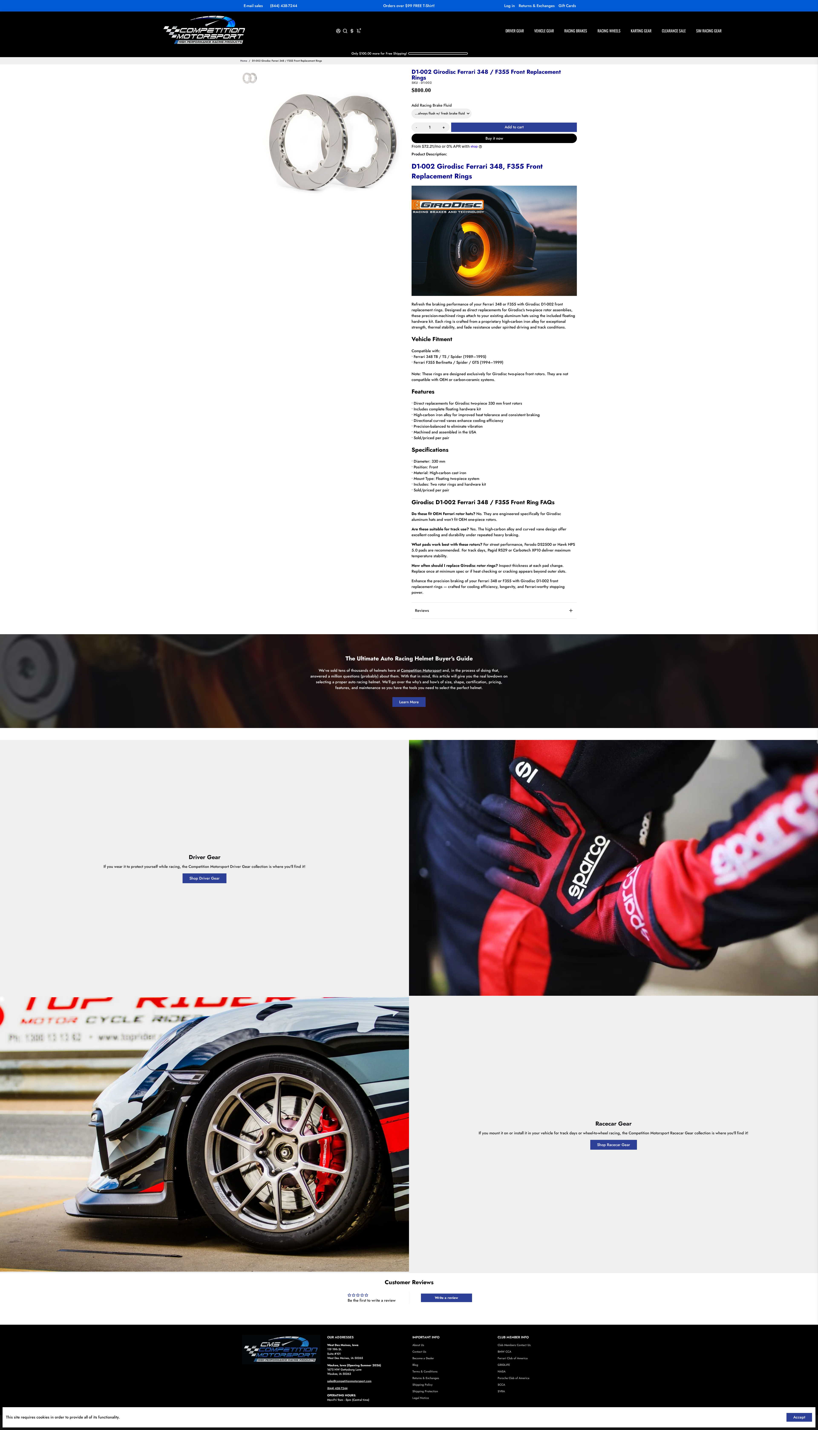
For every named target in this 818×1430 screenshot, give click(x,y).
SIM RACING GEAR (709, 30)
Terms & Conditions (425, 1371)
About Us (418, 1345)
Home (243, 61)
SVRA (501, 1391)
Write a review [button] (446, 1297)
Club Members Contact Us (514, 1345)
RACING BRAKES (575, 30)
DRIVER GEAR (514, 30)
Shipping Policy (422, 1385)
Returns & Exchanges (537, 6)
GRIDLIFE (504, 1365)
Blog (415, 1365)
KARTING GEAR (641, 30)
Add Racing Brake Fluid (432, 105)
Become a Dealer (423, 1358)
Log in (509, 6)
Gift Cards (567, 6)
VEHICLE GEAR (544, 30)
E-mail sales (253, 6)
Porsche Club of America (513, 1378)
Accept (799, 1417)
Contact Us (419, 1352)
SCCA (501, 1385)
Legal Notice (420, 1398)
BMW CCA (504, 1352)
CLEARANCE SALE (674, 30)
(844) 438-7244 (283, 6)
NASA (501, 1371)
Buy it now (494, 138)
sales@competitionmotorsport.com (349, 1381)
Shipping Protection (425, 1391)
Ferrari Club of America (513, 1358)
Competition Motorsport (421, 670)
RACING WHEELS (609, 30)
